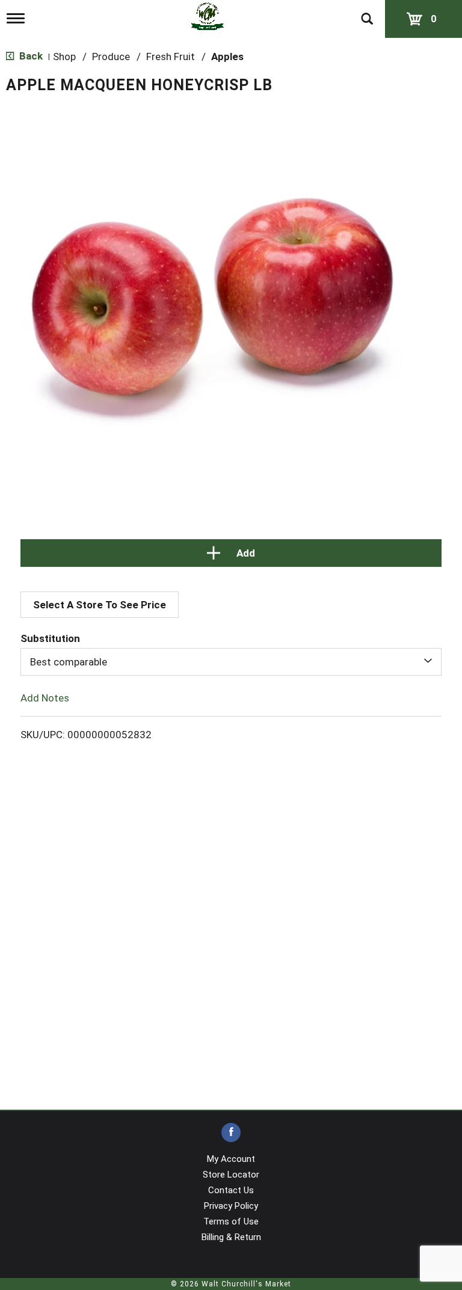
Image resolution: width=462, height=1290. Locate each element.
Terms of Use (231, 1221)
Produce (111, 56)
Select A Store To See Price (99, 605)
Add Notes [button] (44, 698)
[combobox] (231, 662)
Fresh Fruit (170, 56)
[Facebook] (231, 1133)
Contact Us (231, 1190)
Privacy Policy (231, 1205)
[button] (231, 553)
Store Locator (231, 1174)
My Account (231, 1159)
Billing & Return (231, 1237)
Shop (64, 56)
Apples (227, 56)
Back (30, 56)
